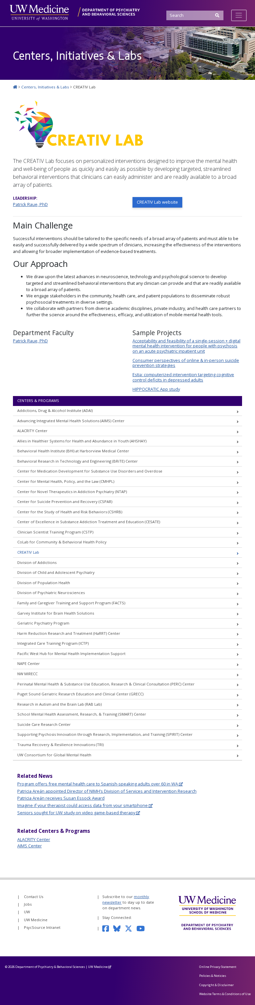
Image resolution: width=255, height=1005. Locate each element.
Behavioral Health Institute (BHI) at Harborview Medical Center (73, 450)
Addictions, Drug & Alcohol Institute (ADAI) (55, 410)
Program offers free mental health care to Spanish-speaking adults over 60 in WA (97, 784)
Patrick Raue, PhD (30, 204)
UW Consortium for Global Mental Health (54, 754)
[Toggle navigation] (239, 15)
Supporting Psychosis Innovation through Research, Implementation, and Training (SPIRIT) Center (105, 734)
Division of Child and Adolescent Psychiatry (56, 572)
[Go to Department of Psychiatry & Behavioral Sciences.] (15, 86)
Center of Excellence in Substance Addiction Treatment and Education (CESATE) (88, 521)
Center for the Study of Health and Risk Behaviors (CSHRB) (69, 511)
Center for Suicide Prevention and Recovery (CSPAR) (64, 501)
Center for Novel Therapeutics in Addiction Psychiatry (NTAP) (72, 491)
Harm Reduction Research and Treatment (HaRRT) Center (68, 633)
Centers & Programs (38, 400)
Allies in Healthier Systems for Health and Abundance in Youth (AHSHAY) (81, 440)
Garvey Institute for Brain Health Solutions (55, 613)
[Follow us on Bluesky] (119, 928)
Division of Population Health (43, 582)
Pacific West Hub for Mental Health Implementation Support (71, 653)
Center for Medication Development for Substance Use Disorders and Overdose (89, 471)
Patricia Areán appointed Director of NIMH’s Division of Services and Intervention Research (107, 791)
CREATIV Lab (28, 552)
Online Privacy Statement (217, 967)
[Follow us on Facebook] (107, 928)
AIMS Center (29, 846)
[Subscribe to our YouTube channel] (142, 928)
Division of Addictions (36, 562)
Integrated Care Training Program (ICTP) (53, 643)
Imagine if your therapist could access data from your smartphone (82, 805)
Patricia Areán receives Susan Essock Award (61, 798)
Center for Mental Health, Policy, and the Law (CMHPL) (65, 481)
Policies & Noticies (212, 976)
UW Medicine (35, 919)
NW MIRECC (27, 673)
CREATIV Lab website (157, 202)
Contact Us (33, 896)
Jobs (28, 904)
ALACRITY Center (32, 430)
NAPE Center (28, 663)
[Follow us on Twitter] (130, 928)
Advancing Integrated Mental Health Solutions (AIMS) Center (71, 420)
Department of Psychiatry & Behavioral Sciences (50, 967)
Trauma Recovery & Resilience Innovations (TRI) (60, 744)
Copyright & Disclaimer (216, 985)
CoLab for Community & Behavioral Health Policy (62, 541)
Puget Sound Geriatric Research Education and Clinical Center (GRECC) (80, 693)
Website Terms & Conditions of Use (225, 994)
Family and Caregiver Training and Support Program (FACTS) (71, 602)
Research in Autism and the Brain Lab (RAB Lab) (59, 704)
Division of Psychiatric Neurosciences (51, 592)
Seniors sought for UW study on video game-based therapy (76, 813)
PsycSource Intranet (42, 927)
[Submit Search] (217, 15)
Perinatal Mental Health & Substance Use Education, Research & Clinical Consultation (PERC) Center (106, 683)
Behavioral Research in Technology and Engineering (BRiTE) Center (77, 461)
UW (27, 911)
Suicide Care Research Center (44, 724)
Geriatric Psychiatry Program (43, 623)
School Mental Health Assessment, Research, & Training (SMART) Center (81, 714)
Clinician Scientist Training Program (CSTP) (55, 531)
